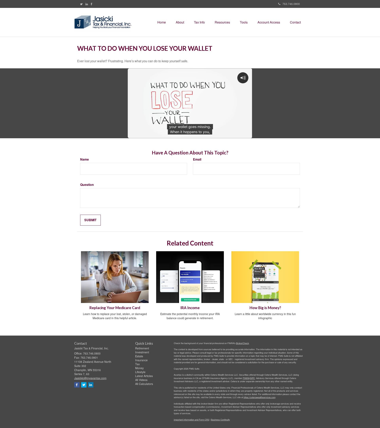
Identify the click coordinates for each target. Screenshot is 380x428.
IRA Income (190, 308)
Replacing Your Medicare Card (114, 308)
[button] (180, 22)
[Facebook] (91, 4)
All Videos (141, 380)
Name (84, 159)
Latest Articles (144, 376)
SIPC (252, 378)
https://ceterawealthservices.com (260, 397)
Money (139, 368)
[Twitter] (81, 4)
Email (197, 159)
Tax (137, 364)
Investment (142, 352)
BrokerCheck (242, 343)
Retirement (142, 348)
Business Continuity (220, 419)
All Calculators (144, 384)
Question (87, 184)
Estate (139, 356)
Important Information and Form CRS (191, 419)
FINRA (246, 378)
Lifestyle (140, 372)
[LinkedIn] (87, 4)
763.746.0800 (291, 4)
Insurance (141, 360)
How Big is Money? (265, 308)
